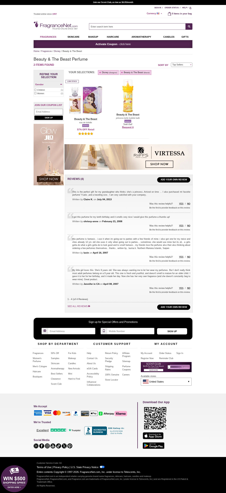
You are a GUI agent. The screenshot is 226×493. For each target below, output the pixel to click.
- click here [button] (113, 44)
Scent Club (56, 384)
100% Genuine (112, 374)
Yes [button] (181, 203)
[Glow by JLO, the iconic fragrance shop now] (49, 156)
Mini (70, 373)
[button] (86, 102)
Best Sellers (57, 373)
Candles (72, 363)
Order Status (172, 8)
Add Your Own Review (174, 179)
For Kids (72, 353)
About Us (91, 363)
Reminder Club (166, 358)
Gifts (184, 37)
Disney (57, 51)
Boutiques (37, 376)
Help (184, 8)
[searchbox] (137, 26)
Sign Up (49, 118)
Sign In (157, 8)
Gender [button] (39, 84)
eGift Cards (92, 368)
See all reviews (78, 306)
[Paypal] (75, 413)
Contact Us (92, 358)
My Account (146, 353)
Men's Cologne (40, 366)
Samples (55, 358)
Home (36, 51)
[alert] (155, 13)
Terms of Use (44, 467)
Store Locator (111, 380)
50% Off (55, 353)
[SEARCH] (189, 26)
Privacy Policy (61, 467)
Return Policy (111, 353)
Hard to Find (74, 379)
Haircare (113, 37)
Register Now (147, 358)
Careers (126, 374)
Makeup (93, 37)
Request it (128, 127)
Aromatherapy (57, 368)
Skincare (73, 37)
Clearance (56, 379)
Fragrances (48, 37)
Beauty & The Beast (136, 72)
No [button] (188, 203)
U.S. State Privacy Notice (84, 467)
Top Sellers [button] (177, 64)
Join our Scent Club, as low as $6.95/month (113, 2)
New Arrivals (74, 368)
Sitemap (126, 361)
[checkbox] (48, 90)
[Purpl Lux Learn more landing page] (166, 368)
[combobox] (140, 26)
